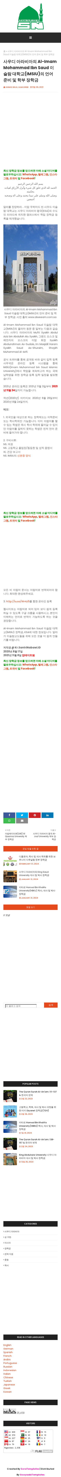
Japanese (9, 1384)
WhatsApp (29, 174)
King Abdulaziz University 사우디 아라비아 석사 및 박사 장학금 (37, 1156)
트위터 (13, 178)
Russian (7, 1366)
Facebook (27, 178)
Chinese (8, 1377)
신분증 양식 (24, 455)
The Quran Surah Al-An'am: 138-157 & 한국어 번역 (36, 1141)
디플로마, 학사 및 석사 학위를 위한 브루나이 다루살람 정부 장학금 (37, 858)
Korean (7, 1392)
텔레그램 (43, 174)
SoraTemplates (30, 1469)
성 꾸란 (8, 1237)
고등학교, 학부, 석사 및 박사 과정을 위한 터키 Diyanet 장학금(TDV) (37, 1108)
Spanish (8, 1352)
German (8, 1348)
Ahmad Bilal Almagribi (16, 87)
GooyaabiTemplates (32, 1474)
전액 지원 (9, 1254)
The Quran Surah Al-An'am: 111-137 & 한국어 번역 (38, 1093)
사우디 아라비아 (12, 1231)
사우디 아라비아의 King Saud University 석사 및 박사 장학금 (34, 873)
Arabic (7, 1359)
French (7, 1356)
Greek (6, 1388)
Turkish (7, 1381)
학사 (7, 1265)
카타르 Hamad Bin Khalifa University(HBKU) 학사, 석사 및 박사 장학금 (37, 891)
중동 (7, 1259)
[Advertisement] (30, 134)
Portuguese (10, 1363)
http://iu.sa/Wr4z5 (17, 601)
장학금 (8, 1248)
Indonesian (9, 1370)
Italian (7, 1374)
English (7, 1345)
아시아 (8, 1242)
